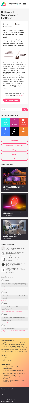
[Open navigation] (24, 4)
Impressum (6, 359)
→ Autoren (3, 300)
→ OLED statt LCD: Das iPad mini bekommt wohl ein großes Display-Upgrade (13, 331)
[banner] (11, 4)
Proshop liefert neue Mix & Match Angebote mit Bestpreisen (12, 235)
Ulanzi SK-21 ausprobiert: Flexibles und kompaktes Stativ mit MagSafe (15, 258)
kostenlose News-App (10, 351)
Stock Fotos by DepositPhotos (8, 399)
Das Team (15, 159)
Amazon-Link (19, 95)
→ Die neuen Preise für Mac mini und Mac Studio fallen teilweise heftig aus (14, 289)
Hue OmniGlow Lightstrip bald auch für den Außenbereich (13, 212)
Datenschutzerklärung (8, 361)
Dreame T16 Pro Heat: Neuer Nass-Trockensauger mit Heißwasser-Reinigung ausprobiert (15, 269)
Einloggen (14, 150)
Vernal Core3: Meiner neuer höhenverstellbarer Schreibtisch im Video (15, 247)
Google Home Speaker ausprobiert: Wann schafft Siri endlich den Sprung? (15, 264)
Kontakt (14, 154)
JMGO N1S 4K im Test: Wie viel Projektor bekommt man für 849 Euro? (15, 253)
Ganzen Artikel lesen (11, 100)
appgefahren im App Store (14, 145)
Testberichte (14, 141)
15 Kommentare (8, 26)
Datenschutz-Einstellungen (7, 401)
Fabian (18, 24)
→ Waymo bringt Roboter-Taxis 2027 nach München (11, 311)
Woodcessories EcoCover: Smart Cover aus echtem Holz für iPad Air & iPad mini (14, 33)
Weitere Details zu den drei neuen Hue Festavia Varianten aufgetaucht (13, 187)
